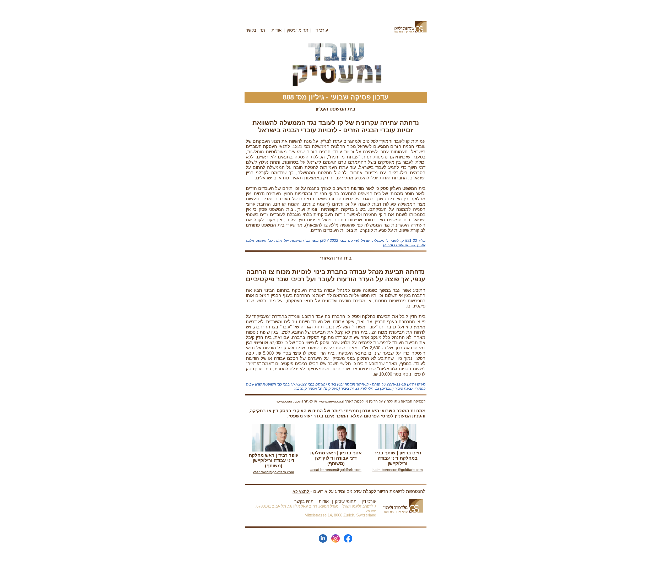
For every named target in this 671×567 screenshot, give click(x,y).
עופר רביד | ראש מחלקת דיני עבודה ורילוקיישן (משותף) (274, 460)
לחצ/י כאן (300, 491)
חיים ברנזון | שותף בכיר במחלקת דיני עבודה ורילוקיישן (397, 458)
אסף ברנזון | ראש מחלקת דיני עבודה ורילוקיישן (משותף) (336, 458)
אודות (277, 30)
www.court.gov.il (290, 401)
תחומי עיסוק (297, 30)
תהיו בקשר (303, 501)
